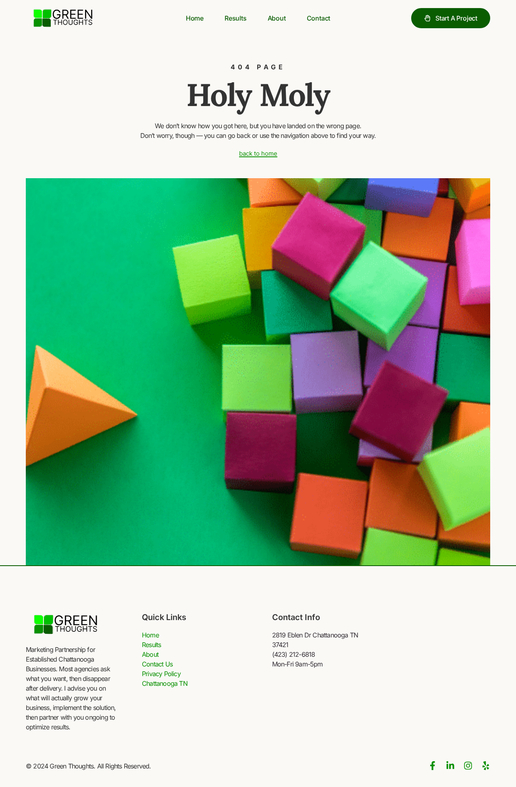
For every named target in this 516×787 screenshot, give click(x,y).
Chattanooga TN (164, 683)
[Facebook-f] (432, 765)
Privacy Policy (161, 674)
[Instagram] (468, 765)
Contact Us (157, 664)
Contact (319, 18)
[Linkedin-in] (450, 765)
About (277, 18)
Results (236, 18)
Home (195, 18)
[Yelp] (485, 765)
